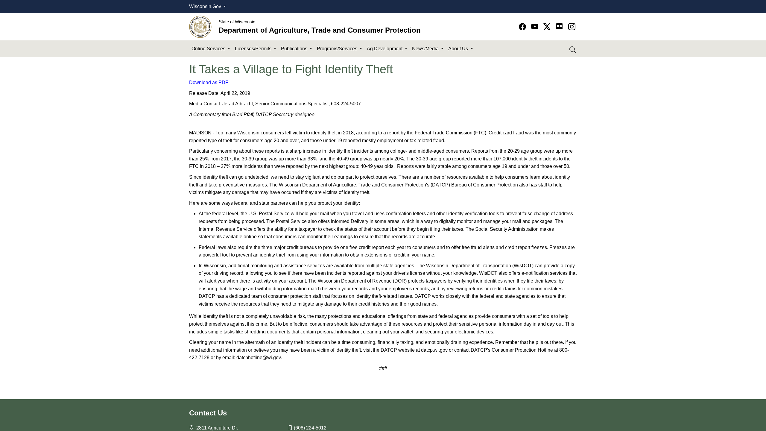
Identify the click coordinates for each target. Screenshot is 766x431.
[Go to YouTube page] (535, 27)
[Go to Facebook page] (523, 27)
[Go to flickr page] (559, 26)
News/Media (426, 48)
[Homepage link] (200, 26)
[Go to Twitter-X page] (548, 27)
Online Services (209, 48)
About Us (458, 48)
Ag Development (385, 48)
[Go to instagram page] (571, 27)
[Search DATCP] (573, 49)
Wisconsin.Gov (205, 6)
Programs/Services (337, 48)
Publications (294, 48)
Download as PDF (208, 82)
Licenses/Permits (254, 48)
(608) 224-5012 (310, 427)
